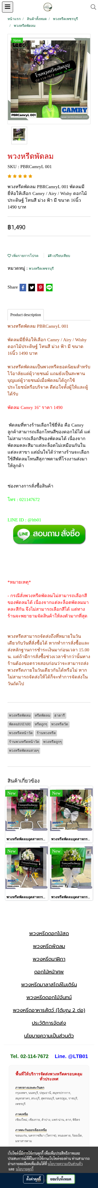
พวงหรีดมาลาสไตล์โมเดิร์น (49, 984)
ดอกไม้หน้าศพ (49, 971)
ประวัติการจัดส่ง (49, 1023)
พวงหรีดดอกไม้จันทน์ (49, 997)
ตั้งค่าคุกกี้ (33, 1179)
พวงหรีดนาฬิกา (49, 959)
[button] (92, 7)
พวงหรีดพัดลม (49, 946)
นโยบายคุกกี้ (24, 1169)
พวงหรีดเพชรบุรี (41, 268)
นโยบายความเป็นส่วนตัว (49, 1035)
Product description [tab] (25, 315)
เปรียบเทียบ (61, 256)
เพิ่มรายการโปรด (24, 256)
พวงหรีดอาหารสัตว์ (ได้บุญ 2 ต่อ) (49, 1010)
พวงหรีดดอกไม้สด (49, 933)
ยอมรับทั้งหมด (60, 1179)
